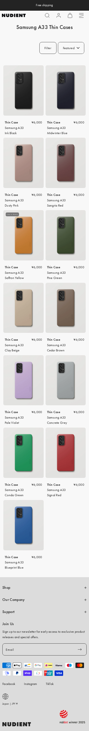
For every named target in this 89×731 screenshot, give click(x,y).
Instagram (30, 684)
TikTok (50, 684)
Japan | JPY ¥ (10, 703)
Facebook (8, 684)
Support (8, 611)
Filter (48, 48)
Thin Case (11, 122)
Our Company (13, 599)
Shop (6, 587)
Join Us (8, 624)
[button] (47, 15)
